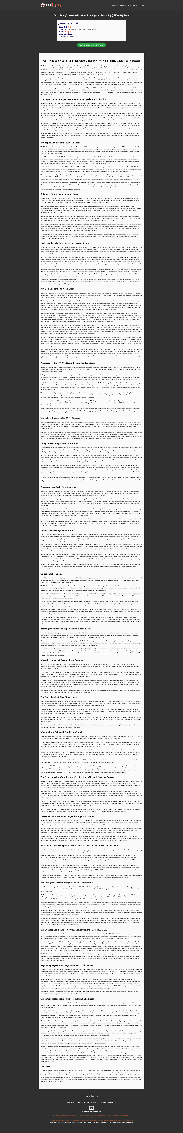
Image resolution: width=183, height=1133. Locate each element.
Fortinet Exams (104, 1122)
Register (128, 5)
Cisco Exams (79, 1122)
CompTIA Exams (87, 1122)
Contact (135, 5)
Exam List (115, 5)
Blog (142, 5)
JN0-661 (71, 27)
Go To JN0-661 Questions (91, 45)
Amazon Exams (71, 1122)
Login (122, 5)
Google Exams (112, 1122)
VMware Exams (129, 1122)
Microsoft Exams (121, 1122)
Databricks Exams (96, 1122)
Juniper (68, 32)
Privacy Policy (64, 1122)
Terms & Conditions (55, 1122)
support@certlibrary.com (91, 1111)
